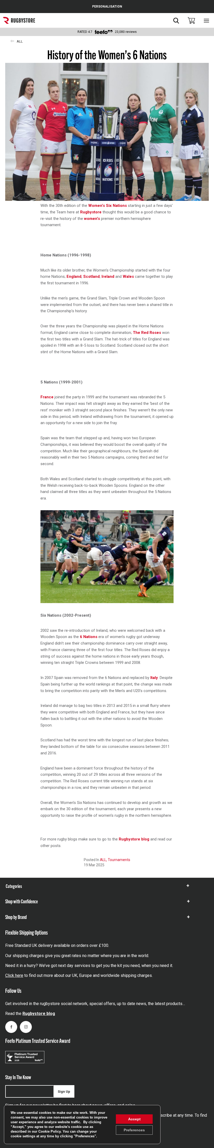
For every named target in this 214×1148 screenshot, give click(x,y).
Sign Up (64, 1091)
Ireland (108, 276)
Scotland (91, 276)
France (47, 397)
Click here (14, 975)
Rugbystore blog (134, 839)
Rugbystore (91, 212)
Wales (128, 276)
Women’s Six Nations (107, 205)
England (74, 276)
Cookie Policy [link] (49, 1131)
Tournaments (119, 860)
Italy (154, 677)
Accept (134, 1119)
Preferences (134, 1130)
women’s (92, 218)
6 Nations (88, 636)
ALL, (104, 860)
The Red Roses (147, 332)
